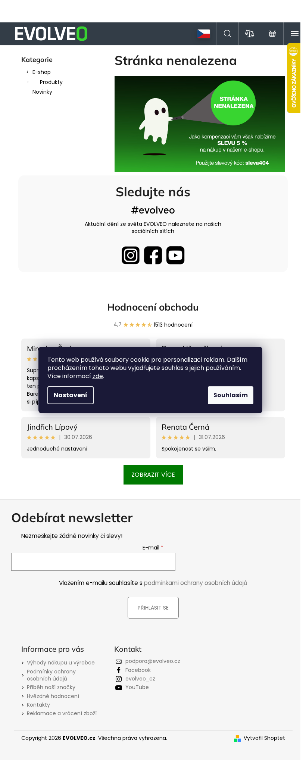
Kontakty (38, 704)
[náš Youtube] (175, 255)
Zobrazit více (153, 474)
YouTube (137, 687)
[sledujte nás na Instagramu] (130, 255)
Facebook (138, 670)
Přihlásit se (153, 607)
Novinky (42, 92)
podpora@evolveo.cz (152, 661)
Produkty (51, 82)
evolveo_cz (140, 678)
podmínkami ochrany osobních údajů (195, 583)
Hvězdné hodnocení (53, 696)
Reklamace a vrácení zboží (62, 713)
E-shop (41, 72)
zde (98, 376)
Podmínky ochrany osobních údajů (51, 675)
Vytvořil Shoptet (264, 738)
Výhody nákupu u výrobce (61, 662)
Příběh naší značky (51, 687)
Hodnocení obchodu (153, 307)
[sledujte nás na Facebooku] (153, 255)
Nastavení (70, 395)
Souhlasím (230, 395)
